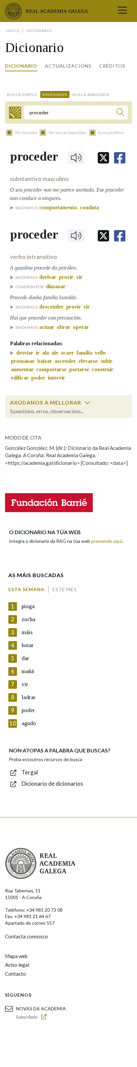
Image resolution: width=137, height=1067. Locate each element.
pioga (28, 606)
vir (25, 684)
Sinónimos (54, 94)
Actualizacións (68, 66)
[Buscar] (120, 113)
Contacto (15, 974)
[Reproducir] (76, 157)
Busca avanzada (90, 94)
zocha (28, 619)
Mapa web (16, 956)
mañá (28, 671)
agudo (29, 723)
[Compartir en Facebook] (119, 157)
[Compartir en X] (103, 157)
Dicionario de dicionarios (52, 783)
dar (25, 658)
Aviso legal (17, 965)
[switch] (87, 402)
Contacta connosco (26, 936)
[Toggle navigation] (122, 11)
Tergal (30, 772)
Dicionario (21, 66)
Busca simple (22, 94)
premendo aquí (106, 541)
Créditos (112, 66)
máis (27, 632)
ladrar (29, 697)
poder (28, 710)
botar (28, 645)
